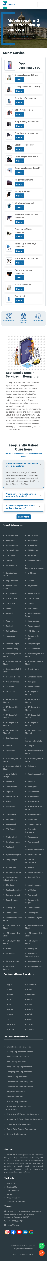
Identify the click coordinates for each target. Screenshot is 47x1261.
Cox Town (10, 603)
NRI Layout (10, 907)
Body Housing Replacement (19, 1067)
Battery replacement (16, 1062)
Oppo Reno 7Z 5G (23, 36)
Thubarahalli (11, 837)
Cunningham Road (10, 574)
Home (9, 36)
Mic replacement (15, 1096)
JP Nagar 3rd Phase (10, 724)
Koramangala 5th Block (12, 670)
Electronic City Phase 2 (33, 731)
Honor (30, 1009)
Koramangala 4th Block (34, 662)
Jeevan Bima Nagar (10, 587)
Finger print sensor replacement (22, 1129)
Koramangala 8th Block (34, 759)
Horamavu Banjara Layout (32, 954)
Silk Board (10, 751)
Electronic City (12, 550)
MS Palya (31, 890)
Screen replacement (16, 1134)
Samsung (31, 984)
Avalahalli (9, 847)
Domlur (30, 603)
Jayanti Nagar (11, 900)
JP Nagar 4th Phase (32, 724)
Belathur (31, 782)
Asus (29, 1004)
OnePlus (31, 994)
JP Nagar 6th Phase (32, 708)
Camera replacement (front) (20, 1082)
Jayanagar (10, 540)
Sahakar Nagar (12, 643)
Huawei (10, 1014)
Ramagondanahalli (33, 741)
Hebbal (8, 560)
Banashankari (11, 565)
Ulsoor (30, 581)
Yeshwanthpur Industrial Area (11, 878)
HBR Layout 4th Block (11, 934)
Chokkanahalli (33, 907)
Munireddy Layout (9, 967)
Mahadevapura (34, 966)
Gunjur (30, 746)
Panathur (9, 782)
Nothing (10, 1029)
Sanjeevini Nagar (13, 872)
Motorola (11, 1024)
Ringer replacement (16, 1091)
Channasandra (34, 824)
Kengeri (9, 613)
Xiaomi (30, 1029)
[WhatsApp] (42, 1246)
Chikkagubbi (33, 913)
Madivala (9, 687)
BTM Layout (33, 550)
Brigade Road (11, 581)
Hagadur (9, 791)
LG (8, 1019)
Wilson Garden (12, 682)
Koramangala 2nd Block (34, 655)
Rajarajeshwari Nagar (33, 614)
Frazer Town (11, 598)
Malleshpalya (33, 648)
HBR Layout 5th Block (11, 926)
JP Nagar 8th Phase (10, 700)
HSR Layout (10, 555)
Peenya (9, 621)
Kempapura (32, 837)
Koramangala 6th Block (34, 752)
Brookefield (33, 801)
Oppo (15, 36)
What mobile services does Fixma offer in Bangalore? (22, 464)
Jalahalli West (33, 877)
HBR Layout (32, 608)
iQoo (29, 1019)
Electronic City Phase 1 (11, 731)
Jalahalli (9, 626)
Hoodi (8, 801)
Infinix (30, 1014)
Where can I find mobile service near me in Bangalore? (21, 495)
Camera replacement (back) (20, 1086)
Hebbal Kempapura (30, 861)
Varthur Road (11, 796)
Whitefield (32, 545)
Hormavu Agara (34, 917)
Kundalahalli (33, 796)
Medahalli (9, 953)
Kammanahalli (33, 626)
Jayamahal (32, 586)
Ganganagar (11, 859)
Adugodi (31, 682)
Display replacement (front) (20, 1052)
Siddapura (32, 819)
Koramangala (11, 535)
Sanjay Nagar (33, 643)
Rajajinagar (32, 540)
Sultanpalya (10, 867)
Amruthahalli (33, 842)
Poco (9, 1004)
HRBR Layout (33, 631)
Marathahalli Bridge (10, 775)
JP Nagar (31, 555)
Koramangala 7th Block (12, 759)
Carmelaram (11, 786)
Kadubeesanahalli (35, 774)
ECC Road (10, 829)
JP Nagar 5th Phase (10, 708)
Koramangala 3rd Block (12, 662)
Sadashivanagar (12, 648)
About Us (11, 1183)
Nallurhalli (10, 806)
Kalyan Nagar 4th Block (34, 926)
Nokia (9, 989)
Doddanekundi (12, 738)
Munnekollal (33, 791)
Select (19, 79)
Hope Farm (10, 814)
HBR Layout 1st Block (33, 942)
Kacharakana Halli (13, 890)
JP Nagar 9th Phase (32, 700)
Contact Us (12, 1187)
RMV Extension (34, 854)
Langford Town (34, 677)
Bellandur (31, 766)
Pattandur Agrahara (31, 830)
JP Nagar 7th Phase (32, 693)
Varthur (9, 746)
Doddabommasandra (34, 849)
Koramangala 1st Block (12, 655)
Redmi (30, 989)
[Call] (42, 1253)
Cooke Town (33, 598)
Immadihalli (10, 819)
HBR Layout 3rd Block (33, 934)
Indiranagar (32, 535)
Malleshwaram (12, 545)
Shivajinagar (11, 593)
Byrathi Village (12, 961)
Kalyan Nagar (11, 631)
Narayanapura (34, 961)
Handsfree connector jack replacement (18, 1107)
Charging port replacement (19, 1071)
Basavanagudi (33, 560)
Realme (10, 994)
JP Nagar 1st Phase (10, 716)
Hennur (8, 608)
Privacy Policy (13, 1198)
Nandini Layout (34, 885)
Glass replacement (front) (19, 1047)
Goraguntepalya (35, 872)
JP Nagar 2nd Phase (32, 716)
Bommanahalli (33, 687)
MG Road (31, 573)
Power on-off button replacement (23, 1114)
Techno (30, 1024)
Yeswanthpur (33, 621)
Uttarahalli (10, 692)
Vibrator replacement (17, 1101)
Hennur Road (11, 913)
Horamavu (10, 636)
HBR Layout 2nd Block (11, 942)
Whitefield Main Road (33, 808)
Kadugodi (32, 786)
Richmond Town (12, 677)
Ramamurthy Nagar (32, 637)
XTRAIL (32, 1255)
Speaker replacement (17, 1076)
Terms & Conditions (16, 1201)
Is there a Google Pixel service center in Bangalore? (20, 506)
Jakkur (30, 867)
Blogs (9, 1194)
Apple (9, 984)
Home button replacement (19, 1124)
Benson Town (33, 593)
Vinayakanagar (34, 814)
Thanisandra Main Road (12, 919)
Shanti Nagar (33, 669)
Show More (23, 517)
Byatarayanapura (13, 854)
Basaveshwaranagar (34, 568)
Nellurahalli (10, 824)
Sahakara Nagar (12, 842)
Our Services (13, 1190)
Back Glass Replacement (18, 1057)
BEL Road (9, 885)
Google (10, 1009)
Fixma (27, 1246)
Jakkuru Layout (12, 895)
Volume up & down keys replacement (24, 1119)
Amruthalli (32, 895)
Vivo (9, 999)
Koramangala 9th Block (12, 767)
